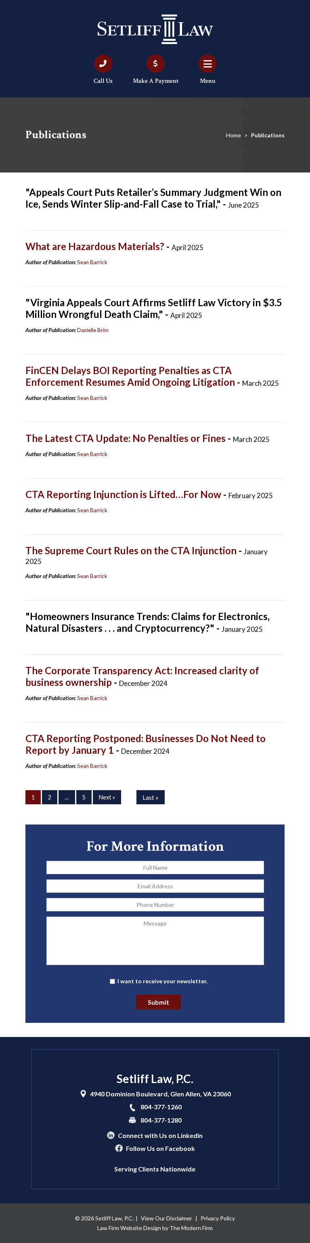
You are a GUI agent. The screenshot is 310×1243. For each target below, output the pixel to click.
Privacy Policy (218, 1218)
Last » (150, 797)
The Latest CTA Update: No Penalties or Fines (126, 438)
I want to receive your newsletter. (162, 981)
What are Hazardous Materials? (95, 246)
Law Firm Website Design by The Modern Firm (155, 1227)
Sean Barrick (92, 262)
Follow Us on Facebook (160, 1148)
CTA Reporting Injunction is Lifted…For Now (124, 494)
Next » (107, 797)
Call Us (103, 81)
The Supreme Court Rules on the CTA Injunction (132, 550)
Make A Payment (155, 81)
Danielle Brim (93, 330)
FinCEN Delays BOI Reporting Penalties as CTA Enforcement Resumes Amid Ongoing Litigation (131, 376)
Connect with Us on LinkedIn (160, 1135)
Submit (158, 1002)
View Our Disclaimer (166, 1218)
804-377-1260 (161, 1106)
